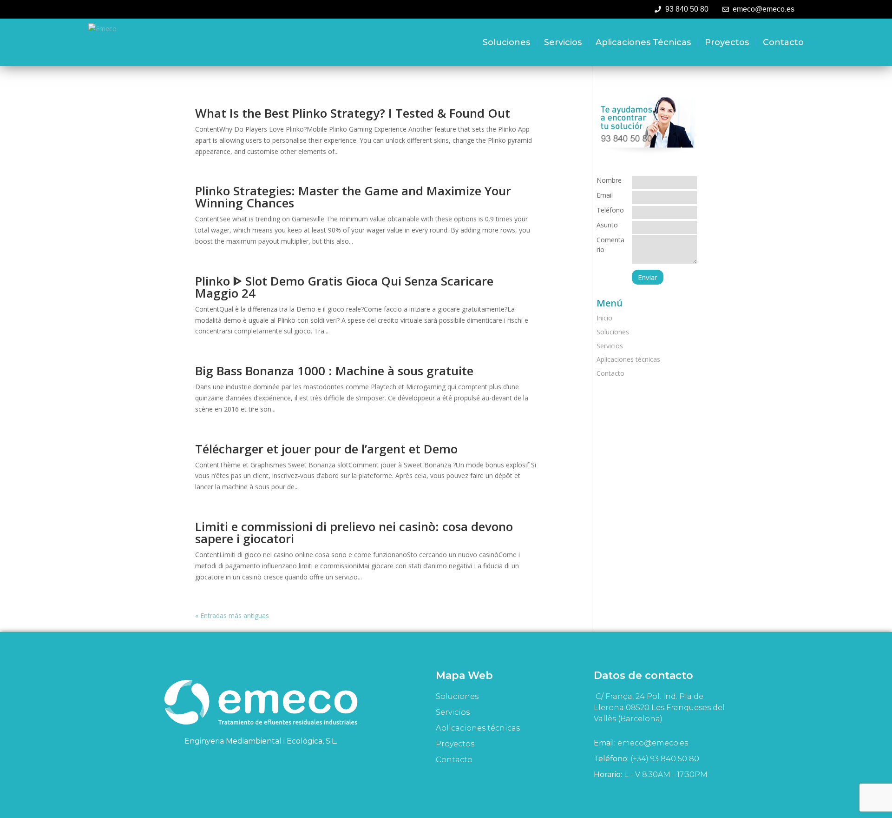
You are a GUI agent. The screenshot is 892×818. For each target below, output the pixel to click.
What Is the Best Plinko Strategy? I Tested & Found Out (352, 113)
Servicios (563, 42)
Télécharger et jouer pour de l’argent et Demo (326, 448)
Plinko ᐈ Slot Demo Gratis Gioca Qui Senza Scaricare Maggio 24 (344, 287)
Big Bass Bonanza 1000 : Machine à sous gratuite (334, 370)
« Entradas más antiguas (232, 615)
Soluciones (506, 42)
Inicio (604, 317)
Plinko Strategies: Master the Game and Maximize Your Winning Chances (353, 196)
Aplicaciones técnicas (643, 42)
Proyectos (727, 42)
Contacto (783, 42)
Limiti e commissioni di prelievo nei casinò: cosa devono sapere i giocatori (354, 532)
